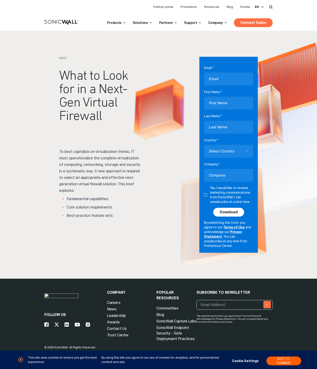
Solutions (140, 23)
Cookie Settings (245, 361)
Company (215, 23)
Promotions (189, 7)
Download (229, 212)
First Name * (213, 92)
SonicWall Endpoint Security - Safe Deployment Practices (175, 333)
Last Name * (213, 116)
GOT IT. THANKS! (283, 361)
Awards (113, 322)
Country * (211, 140)
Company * (212, 164)
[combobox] (228, 151)
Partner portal (163, 7)
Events (245, 7)
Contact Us (117, 328)
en (257, 7)
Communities (167, 308)
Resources (211, 7)
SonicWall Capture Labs (176, 321)
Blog (230, 7)
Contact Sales (253, 22)
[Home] (61, 22)
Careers (113, 302)
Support (190, 23)
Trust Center (118, 335)
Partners (166, 23)
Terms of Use (234, 227)
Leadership (116, 315)
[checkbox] (205, 194)
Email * (208, 68)
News (111, 309)
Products (114, 23)
